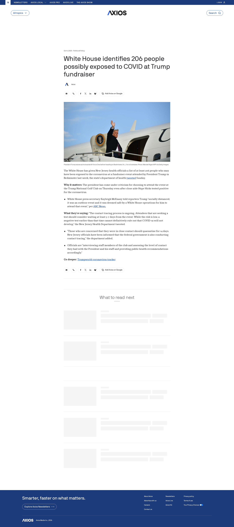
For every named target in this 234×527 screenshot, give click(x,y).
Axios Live (68, 2)
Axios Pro (55, 2)
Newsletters (20, 2)
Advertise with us (150, 500)
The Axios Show (84, 2)
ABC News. (99, 206)
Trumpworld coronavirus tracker (96, 259)
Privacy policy (189, 496)
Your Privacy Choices (191, 505)
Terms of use (188, 500)
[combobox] (38, 2)
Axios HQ (169, 505)
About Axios (148, 496)
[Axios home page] (8, 2)
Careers (147, 505)
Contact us (148, 509)
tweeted (131, 178)
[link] (66, 93)
